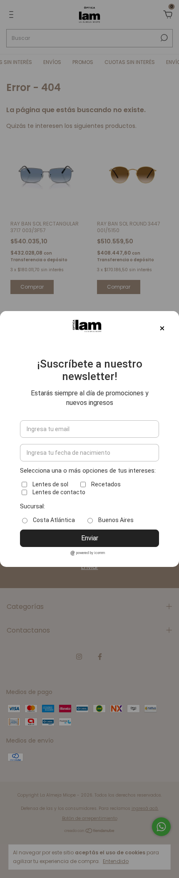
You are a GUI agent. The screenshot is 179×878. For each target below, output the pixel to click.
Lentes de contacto (58, 492)
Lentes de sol (50, 484)
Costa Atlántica (54, 520)
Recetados (106, 484)
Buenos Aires (116, 520)
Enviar (89, 538)
